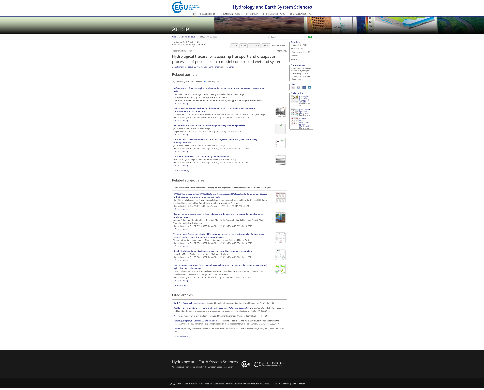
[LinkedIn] (309, 87)
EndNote (295, 59)
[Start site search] (310, 37)
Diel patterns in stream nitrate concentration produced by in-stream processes (209, 125)
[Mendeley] (293, 87)
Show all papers (213, 81)
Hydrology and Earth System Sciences (272, 7)
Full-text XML (297, 48)
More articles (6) (182, 170)
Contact (277, 384)
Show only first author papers (189, 81)
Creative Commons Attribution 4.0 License (251, 384)
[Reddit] (298, 87)
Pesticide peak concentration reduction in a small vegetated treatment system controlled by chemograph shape (215, 141)
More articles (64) (182, 336)
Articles (175, 37)
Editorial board (270, 14)
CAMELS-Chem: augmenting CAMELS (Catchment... (304, 122)
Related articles (279, 45)
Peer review (254, 45)
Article (234, 45)
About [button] (283, 14)
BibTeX (295, 56)
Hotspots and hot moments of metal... (304, 111)
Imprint (286, 384)
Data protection (298, 384)
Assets (243, 45)
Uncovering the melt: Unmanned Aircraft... (304, 99)
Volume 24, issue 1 (188, 37)
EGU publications (299, 14)
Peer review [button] (252, 14)
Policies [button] (239, 14)
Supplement (297, 52)
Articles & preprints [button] (208, 14)
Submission (227, 14)
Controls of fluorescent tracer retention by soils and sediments (202, 156)
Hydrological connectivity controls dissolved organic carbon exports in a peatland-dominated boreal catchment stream (218, 215)
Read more (296, 79)
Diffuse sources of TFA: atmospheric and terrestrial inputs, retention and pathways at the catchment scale (219, 90)
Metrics (266, 45)
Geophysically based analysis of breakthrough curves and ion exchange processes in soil (213, 251)
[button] (269, 37)
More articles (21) (182, 285)
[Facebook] (304, 87)
